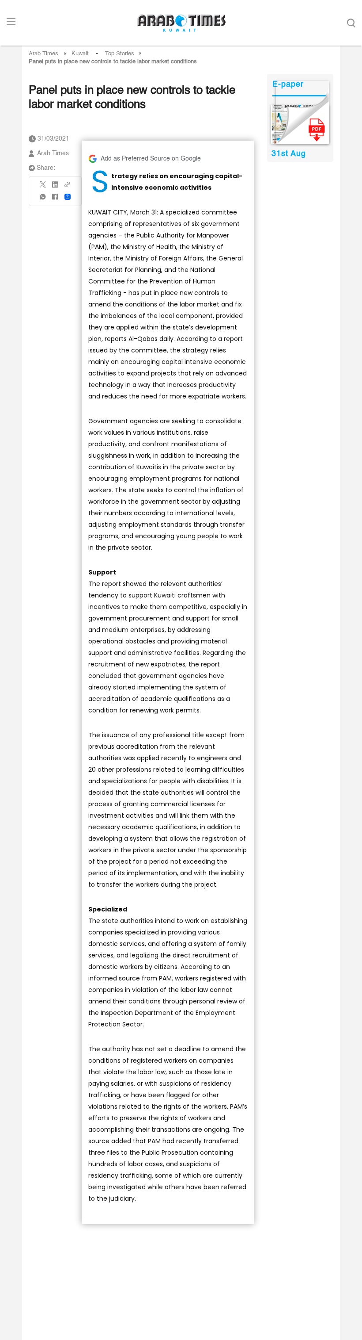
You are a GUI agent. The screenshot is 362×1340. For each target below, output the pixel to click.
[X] (43, 187)
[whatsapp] (43, 200)
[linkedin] (55, 187)
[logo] (181, 23)
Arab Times (43, 54)
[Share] (67, 197)
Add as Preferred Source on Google (151, 159)
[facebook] (55, 200)
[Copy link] (67, 187)
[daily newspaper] (300, 124)
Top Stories (119, 54)
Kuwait (80, 54)
